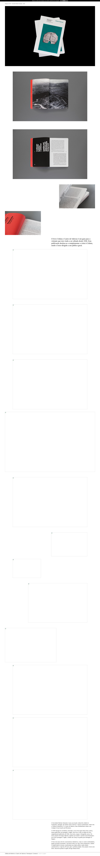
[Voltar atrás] (94, 3)
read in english (42, 853)
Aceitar (64, 0)
